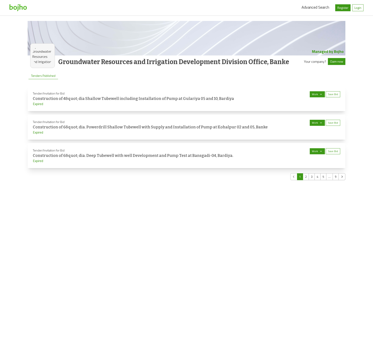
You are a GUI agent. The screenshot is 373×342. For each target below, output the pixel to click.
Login (357, 7)
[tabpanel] (186, 133)
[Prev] (293, 176)
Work (315, 94)
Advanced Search (315, 7)
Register (342, 7)
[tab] (43, 75)
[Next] (341, 176)
